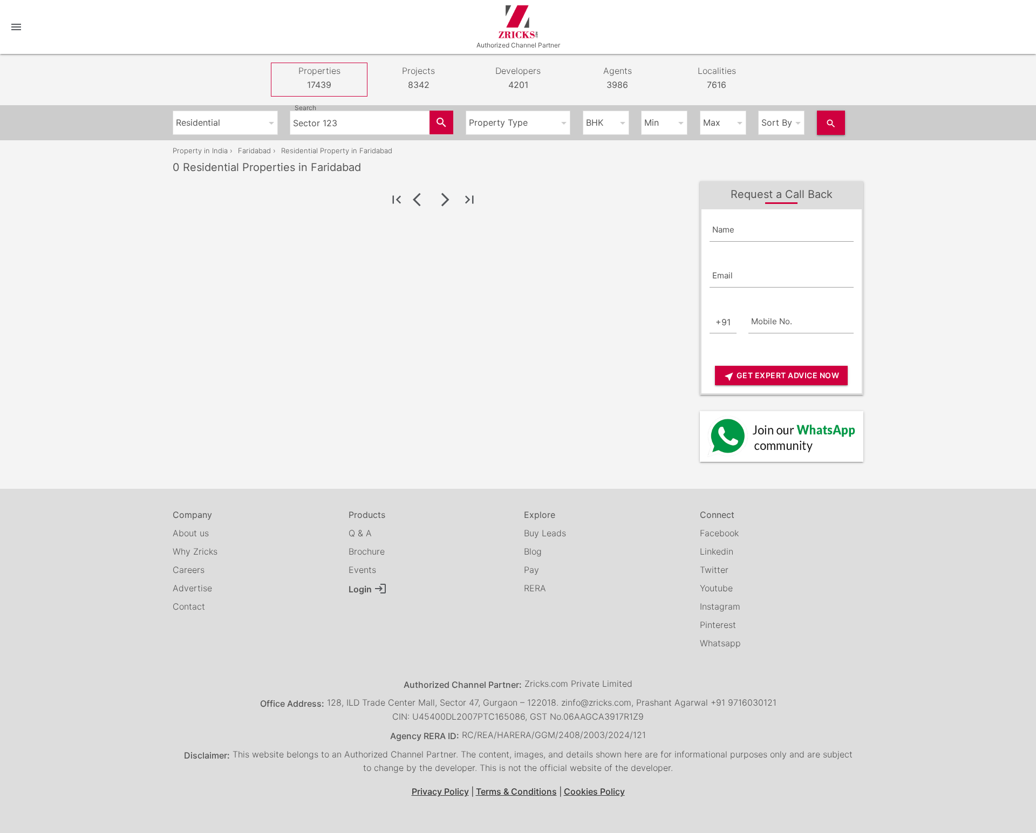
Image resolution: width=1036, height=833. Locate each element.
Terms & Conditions (516, 791)
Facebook (719, 533)
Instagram (720, 606)
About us (191, 533)
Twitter (714, 569)
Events (362, 569)
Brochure (367, 551)
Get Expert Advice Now (781, 376)
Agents (617, 77)
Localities (717, 77)
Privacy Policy (440, 791)
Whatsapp (720, 643)
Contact (189, 606)
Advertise (192, 588)
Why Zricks (195, 551)
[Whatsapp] (781, 436)
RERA (535, 588)
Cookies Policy (594, 791)
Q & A (360, 533)
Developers (518, 77)
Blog (533, 551)
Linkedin (716, 551)
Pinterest (718, 624)
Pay (531, 569)
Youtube (716, 588)
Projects (418, 77)
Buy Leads (545, 533)
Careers (189, 569)
